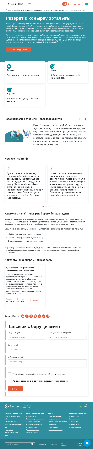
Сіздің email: (13, 345)
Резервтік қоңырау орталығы (35, 419)
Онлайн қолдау (73, 422)
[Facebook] (27, 316)
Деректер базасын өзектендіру (57, 422)
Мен (39, 374)
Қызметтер (48, 10)
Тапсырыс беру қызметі (18, 49)
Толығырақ (34, 300)
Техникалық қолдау (32, 432)
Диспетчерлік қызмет (32, 430)
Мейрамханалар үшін (11, 432)
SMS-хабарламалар (75, 427)
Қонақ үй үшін (9, 430)
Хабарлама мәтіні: (15, 357)
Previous (80, 119)
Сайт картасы (63, 444)
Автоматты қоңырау (75, 419)
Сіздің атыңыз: (14, 332)
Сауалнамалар (52, 424)
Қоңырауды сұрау (74, 4)
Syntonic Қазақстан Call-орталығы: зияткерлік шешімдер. (25, 10)
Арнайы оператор (74, 424)
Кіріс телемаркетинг (61, 10)
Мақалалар (53, 444)
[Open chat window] (87, 443)
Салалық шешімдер (13, 413)
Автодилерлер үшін (11, 422)
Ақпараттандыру (53, 427)
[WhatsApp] (39, 316)
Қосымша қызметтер (78, 413)
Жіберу (15, 389)
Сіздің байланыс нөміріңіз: (60, 332)
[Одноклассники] (31, 316)
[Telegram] (48, 316)
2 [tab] (46, 206)
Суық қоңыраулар (53, 419)
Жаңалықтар (42, 444)
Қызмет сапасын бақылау (55, 430)
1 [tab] (43, 206)
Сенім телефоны (31, 416)
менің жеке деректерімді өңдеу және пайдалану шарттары (40, 374)
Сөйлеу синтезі (74, 416)
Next (85, 119)
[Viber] (43, 316)
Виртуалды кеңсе (31, 427)
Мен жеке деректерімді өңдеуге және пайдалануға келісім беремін (40, 381)
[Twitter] (35, 316)
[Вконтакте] (22, 316)
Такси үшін (8, 435)
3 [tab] (49, 206)
